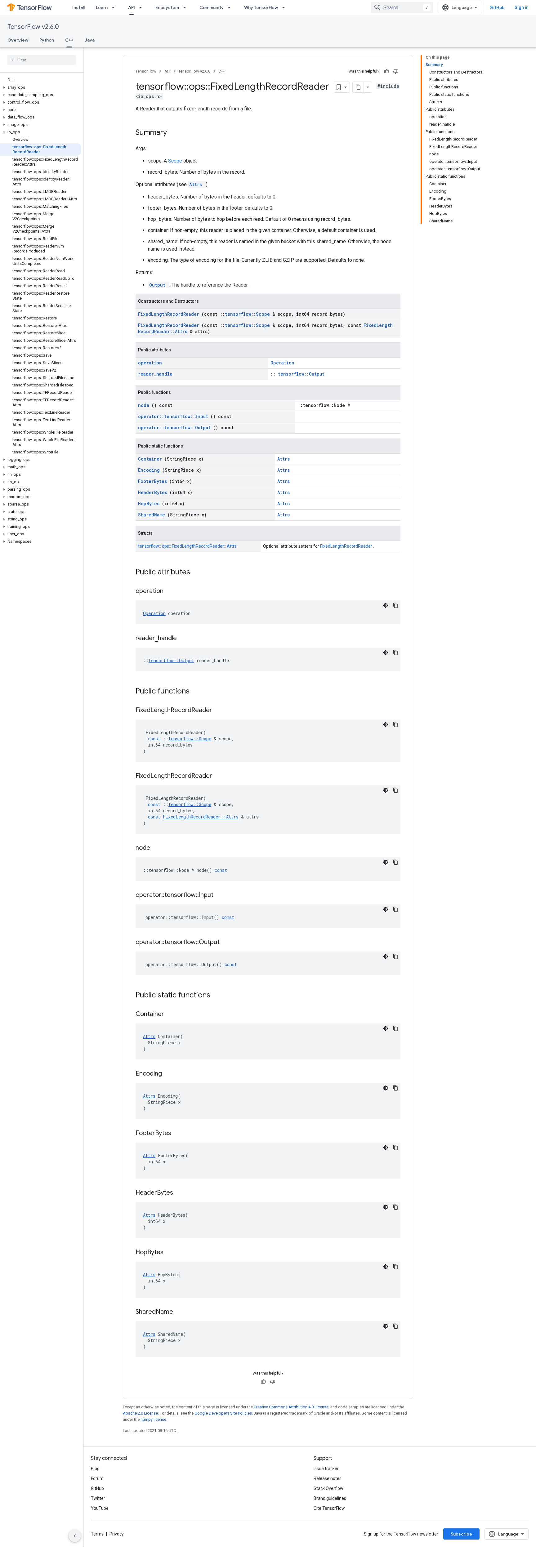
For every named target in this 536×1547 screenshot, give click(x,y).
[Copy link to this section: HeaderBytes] (181, 1193)
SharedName (153, 515)
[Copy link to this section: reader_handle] (184, 638)
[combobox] (402, 7)
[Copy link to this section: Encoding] (169, 1074)
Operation (282, 363)
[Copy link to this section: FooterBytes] (179, 1133)
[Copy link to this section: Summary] (175, 133)
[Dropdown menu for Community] (231, 7)
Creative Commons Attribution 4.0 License (291, 1407)
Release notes (328, 1478)
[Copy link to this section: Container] (172, 1014)
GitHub (497, 7)
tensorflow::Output (301, 374)
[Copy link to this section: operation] (171, 591)
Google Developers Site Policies (223, 1413)
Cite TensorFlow (329, 1508)
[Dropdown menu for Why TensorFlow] (285, 7)
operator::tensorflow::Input (174, 416)
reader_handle (155, 374)
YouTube (100, 1508)
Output (158, 285)
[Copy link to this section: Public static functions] (218, 995)
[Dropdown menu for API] (142, 7)
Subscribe (461, 1534)
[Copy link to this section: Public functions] (197, 691)
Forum (97, 1478)
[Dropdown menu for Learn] (115, 7)
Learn (102, 7)
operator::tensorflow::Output (175, 427)
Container (151, 459)
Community (211, 7)
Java (90, 40)
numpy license (153, 1419)
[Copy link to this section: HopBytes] (171, 1252)
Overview (17, 40)
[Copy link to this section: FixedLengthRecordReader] (220, 710)
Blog (95, 1468)
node (145, 405)
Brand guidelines (330, 1498)
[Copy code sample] (395, 605)
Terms (97, 1533)
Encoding (150, 470)
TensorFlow (146, 71)
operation (150, 363)
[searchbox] (41, 60)
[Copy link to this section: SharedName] (181, 1312)
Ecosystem (167, 7)
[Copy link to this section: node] (158, 848)
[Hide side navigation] (75, 1536)
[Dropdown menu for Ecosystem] (186, 7)
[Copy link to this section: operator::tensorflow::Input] (221, 895)
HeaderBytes (154, 492)
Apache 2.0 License (140, 1413)
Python (46, 40)
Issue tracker (326, 1468)
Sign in (522, 7)
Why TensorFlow (261, 7)
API (131, 7)
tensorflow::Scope (248, 314)
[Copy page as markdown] (358, 87)
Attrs (197, 184)
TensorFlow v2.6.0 (33, 27)
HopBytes (150, 503)
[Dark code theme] (386, 605)
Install (78, 7)
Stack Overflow (328, 1488)
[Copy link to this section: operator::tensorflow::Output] (227, 942)
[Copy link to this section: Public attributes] (198, 572)
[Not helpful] (395, 71)
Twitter (98, 1498)
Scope (175, 161)
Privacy (116, 1533)
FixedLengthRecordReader (170, 314)
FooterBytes (153, 481)
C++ (69, 40)
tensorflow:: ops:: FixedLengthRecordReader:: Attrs (187, 546)
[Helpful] (386, 71)
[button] (40, 87)
